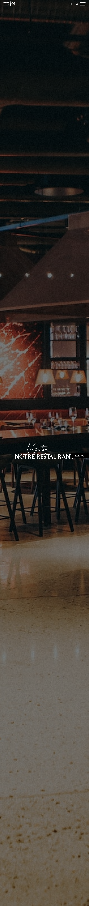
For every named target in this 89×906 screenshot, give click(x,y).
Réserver (80, 455)
